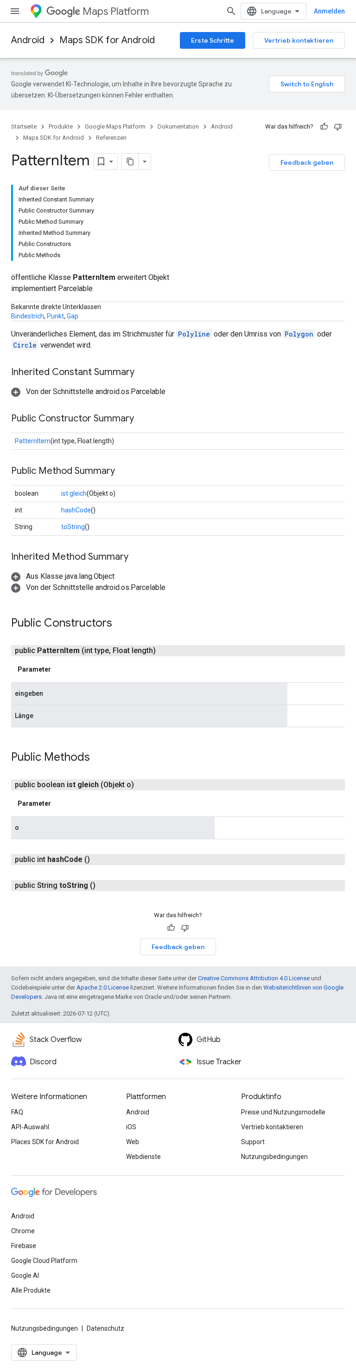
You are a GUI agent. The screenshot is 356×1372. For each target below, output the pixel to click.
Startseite (24, 126)
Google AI (25, 1275)
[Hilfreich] (324, 127)
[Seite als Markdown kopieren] (130, 161)
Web (132, 1141)
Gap (72, 316)
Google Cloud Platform (44, 1260)
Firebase (23, 1245)
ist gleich (74, 493)
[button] (88, 391)
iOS (131, 1127)
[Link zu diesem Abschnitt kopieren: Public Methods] (99, 758)
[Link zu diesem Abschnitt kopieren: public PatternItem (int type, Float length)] (167, 650)
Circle (25, 345)
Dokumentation (178, 126)
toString (73, 527)
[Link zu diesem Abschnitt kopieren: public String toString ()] (106, 885)
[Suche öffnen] (231, 11)
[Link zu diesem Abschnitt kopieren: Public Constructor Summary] (143, 419)
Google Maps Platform (115, 126)
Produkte (61, 126)
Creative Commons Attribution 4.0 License (254, 978)
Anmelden (329, 11)
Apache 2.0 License (102, 987)
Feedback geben (306, 162)
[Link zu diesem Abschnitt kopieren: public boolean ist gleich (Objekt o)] (145, 784)
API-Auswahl (30, 1127)
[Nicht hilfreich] (338, 127)
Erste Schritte (212, 40)
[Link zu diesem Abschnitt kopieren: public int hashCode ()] (101, 859)
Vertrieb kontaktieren (298, 40)
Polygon (299, 334)
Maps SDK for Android (107, 40)
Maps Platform (116, 11)
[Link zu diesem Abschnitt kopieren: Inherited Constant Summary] (143, 372)
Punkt (55, 316)
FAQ (17, 1112)
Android (27, 40)
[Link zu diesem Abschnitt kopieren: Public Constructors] (121, 623)
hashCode (76, 510)
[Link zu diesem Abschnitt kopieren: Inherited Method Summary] (137, 557)
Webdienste (143, 1156)
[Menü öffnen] (15, 11)
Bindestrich (27, 316)
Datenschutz (105, 1328)
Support (253, 1141)
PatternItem (33, 441)
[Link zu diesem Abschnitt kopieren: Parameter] (60, 669)
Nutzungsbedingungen (274, 1156)
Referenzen (111, 137)
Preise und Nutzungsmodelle (283, 1112)
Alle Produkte (31, 1290)
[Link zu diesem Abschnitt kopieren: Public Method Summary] (124, 471)
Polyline (194, 334)
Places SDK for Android (45, 1141)
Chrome (23, 1231)
